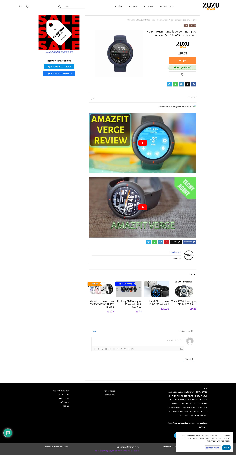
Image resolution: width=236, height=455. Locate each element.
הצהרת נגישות (63, 398)
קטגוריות (150, 6)
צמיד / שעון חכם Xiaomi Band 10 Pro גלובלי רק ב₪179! (101, 304)
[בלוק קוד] (121, 349)
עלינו (120, 6)
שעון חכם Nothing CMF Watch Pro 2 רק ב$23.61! (129, 304)
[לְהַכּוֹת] (106, 349)
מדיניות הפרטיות (212, 448)
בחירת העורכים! (167, 6)
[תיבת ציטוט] (118, 349)
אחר (185, 25)
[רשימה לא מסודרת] (114, 349)
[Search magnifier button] (59, 6)
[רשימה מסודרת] (110, 349)
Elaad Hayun (175, 252)
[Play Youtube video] (142, 143)
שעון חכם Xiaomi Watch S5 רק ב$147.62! (183, 302)
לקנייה (182, 60)
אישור (226, 448)
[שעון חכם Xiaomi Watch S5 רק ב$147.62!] (183, 282)
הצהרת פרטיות (63, 395)
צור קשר (66, 406)
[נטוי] (98, 349)
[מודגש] (95, 349)
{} (129, 349)
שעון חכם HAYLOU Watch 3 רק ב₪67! (159, 302)
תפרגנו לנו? (64, 402)
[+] (132, 349)
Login (94, 331)
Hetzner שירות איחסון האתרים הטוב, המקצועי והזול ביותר (117, 451)
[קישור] (125, 349)
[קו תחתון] (102, 349)
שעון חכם (186, 20)
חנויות (134, 6)
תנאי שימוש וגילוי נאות (61, 391)
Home (194, 20)
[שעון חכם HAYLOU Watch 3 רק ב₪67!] (156, 282)
